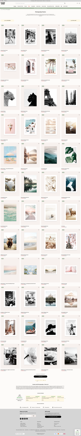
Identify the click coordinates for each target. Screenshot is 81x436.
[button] (77, 432)
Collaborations (39, 425)
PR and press (39, 424)
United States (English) (20, 433)
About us (38, 423)
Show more (40, 376)
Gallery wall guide (22, 423)
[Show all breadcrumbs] (2, 9)
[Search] (65, 3)
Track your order (56, 423)
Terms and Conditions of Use (20, 429)
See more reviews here (40, 403)
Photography (8, 9)
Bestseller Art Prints (23, 424)
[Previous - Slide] (24, 398)
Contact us (55, 424)
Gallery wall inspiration (23, 426)
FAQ (54, 425)
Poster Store (42, 433)
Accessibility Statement (40, 426)
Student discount (39, 427)
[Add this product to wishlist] (18, 25)
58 (43, 380)
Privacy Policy (63, 429)
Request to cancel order (57, 426)
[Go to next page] (45, 380)
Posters (5, 9)
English (5, 0)
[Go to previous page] (36, 380)
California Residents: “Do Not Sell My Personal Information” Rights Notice (50, 429)
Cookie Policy (27, 429)
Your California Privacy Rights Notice (34, 429)
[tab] (77, 3)
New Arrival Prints (22, 425)
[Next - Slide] (65, 398)
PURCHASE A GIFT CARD (53, 416)
